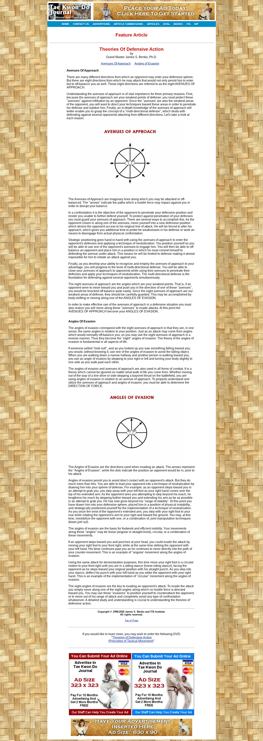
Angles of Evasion (146, 63)
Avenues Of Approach (116, 63)
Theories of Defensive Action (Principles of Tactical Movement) (130, 639)
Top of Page (131, 620)
